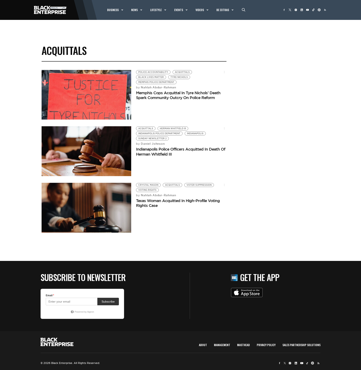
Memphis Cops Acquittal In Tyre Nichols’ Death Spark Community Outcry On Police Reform (178, 95)
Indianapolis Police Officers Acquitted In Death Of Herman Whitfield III (180, 151)
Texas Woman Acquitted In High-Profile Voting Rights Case (178, 203)
